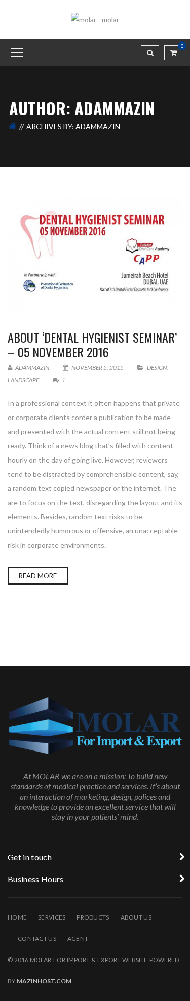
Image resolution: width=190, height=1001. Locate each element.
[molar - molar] (95, 19)
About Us (136, 917)
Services (51, 917)
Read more (38, 576)
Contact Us (37, 938)
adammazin (31, 367)
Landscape (23, 380)
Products (93, 917)
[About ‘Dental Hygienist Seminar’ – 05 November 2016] (95, 253)
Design (157, 367)
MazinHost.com (44, 981)
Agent (77, 938)
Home (17, 917)
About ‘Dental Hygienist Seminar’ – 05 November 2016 (92, 344)
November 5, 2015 (97, 367)
